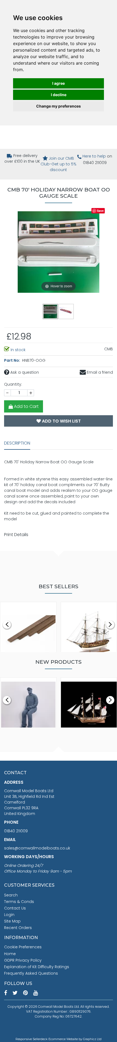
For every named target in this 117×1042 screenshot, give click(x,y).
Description (17, 443)
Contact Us (15, 908)
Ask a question (24, 372)
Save (100, 211)
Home (10, 953)
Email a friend (99, 372)
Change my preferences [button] (58, 106)
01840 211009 (16, 831)
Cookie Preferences (23, 947)
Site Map (12, 921)
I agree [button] (58, 83)
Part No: (12, 360)
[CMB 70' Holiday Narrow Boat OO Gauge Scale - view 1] (51, 311)
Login (9, 914)
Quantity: (13, 384)
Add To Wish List (61, 421)
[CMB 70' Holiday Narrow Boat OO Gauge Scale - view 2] (66, 311)
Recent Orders (18, 927)
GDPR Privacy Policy (23, 960)
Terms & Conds (19, 901)
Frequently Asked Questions (31, 973)
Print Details (16, 534)
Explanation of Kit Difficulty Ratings (36, 966)
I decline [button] (58, 94)
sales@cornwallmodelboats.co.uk (37, 848)
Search (11, 895)
